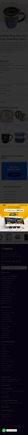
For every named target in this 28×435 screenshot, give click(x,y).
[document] (14, 217)
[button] (26, 205)
